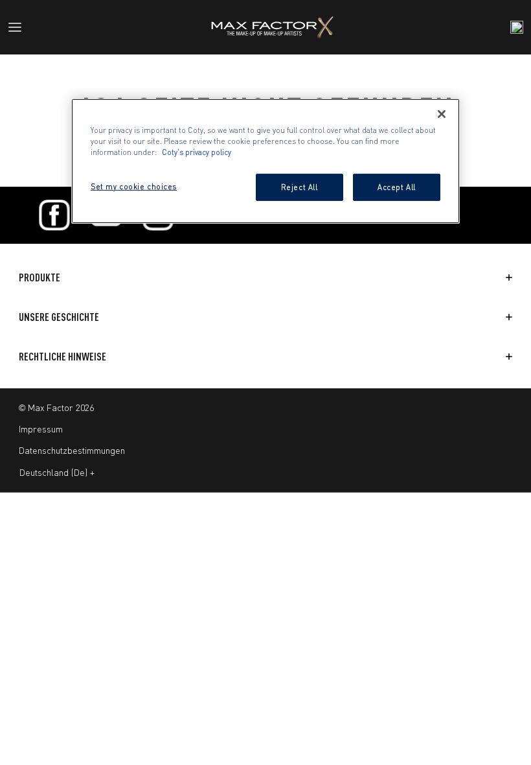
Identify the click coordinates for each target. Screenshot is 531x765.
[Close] (441, 114)
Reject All (299, 187)
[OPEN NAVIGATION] (20, 27)
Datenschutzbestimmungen (72, 450)
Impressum (41, 428)
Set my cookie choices (134, 186)
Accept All (397, 187)
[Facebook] (54, 215)
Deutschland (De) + (57, 471)
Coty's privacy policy (196, 152)
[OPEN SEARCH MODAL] (516, 27)
